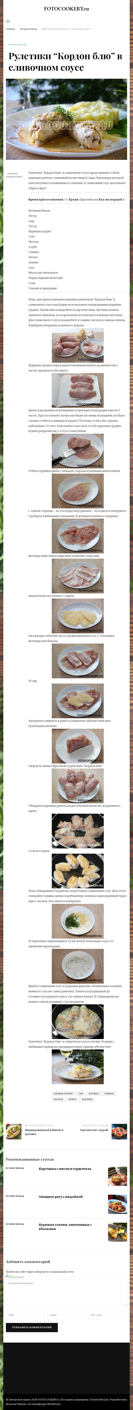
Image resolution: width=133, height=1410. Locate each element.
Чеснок (58, 1099)
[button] (15, 1277)
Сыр (80, 1093)
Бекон (72, 1099)
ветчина (87, 1099)
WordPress (54, 1404)
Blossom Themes (16, 1404)
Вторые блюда (17, 44)
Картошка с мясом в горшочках (65, 1169)
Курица (94, 1093)
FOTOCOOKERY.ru (66, 8)
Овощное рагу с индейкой (61, 1197)
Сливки (109, 1093)
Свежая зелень (63, 1093)
